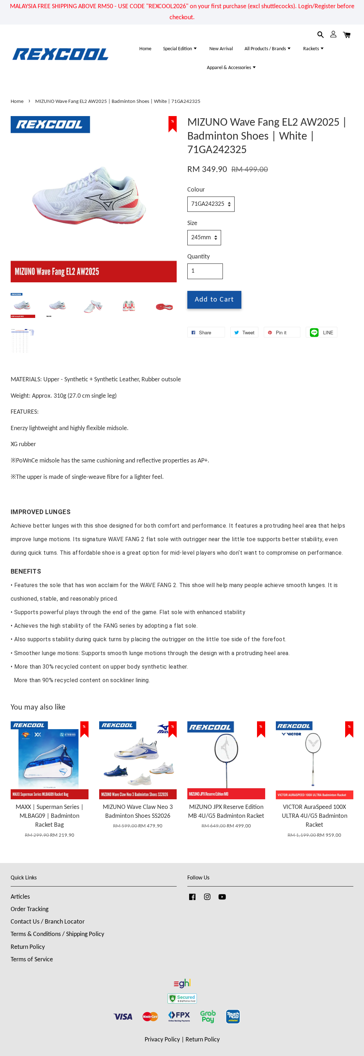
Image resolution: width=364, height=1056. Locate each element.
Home (145, 49)
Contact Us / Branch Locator (48, 922)
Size (192, 223)
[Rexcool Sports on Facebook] (192, 900)
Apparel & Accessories (229, 67)
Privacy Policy (162, 1039)
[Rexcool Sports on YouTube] (222, 900)
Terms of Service (32, 959)
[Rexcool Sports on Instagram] (207, 900)
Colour (196, 190)
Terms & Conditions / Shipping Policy (57, 934)
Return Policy (28, 947)
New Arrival (221, 49)
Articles (20, 897)
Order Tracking (29, 909)
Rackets (311, 49)
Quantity (198, 256)
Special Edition (178, 49)
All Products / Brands (266, 49)
